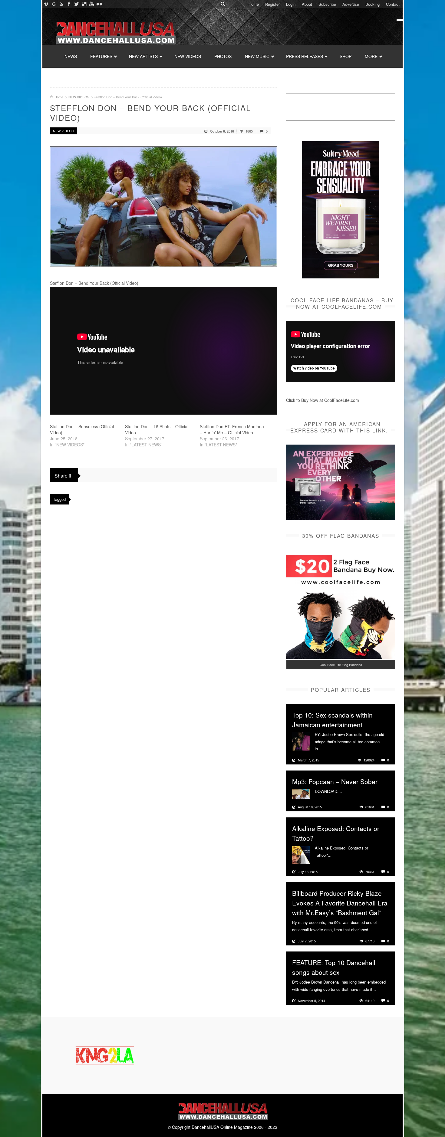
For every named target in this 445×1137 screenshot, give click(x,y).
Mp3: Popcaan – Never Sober (334, 781)
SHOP (345, 56)
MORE (371, 56)
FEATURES (101, 56)
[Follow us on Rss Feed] (61, 4)
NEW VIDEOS (187, 56)
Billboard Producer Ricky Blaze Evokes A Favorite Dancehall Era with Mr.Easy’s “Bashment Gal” (339, 903)
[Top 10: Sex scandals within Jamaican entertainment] (301, 741)
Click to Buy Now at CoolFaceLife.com (322, 400)
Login (290, 4)
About (307, 4)
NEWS (70, 56)
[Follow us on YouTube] (91, 4)
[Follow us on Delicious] (84, 4)
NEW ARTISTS (143, 56)
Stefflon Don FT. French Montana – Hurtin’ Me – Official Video (232, 429)
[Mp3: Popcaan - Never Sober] (301, 793)
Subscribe (327, 4)
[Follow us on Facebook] (69, 4)
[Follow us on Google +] (54, 4)
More (327, 748)
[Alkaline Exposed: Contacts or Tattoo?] (301, 854)
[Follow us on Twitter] (76, 4)
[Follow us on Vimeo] (46, 4)
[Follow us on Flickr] (99, 4)
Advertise (350, 4)
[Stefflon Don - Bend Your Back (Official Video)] (163, 206)
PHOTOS (223, 56)
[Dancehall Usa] (115, 32)
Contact (393, 4)
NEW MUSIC (257, 56)
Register (272, 4)
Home (254, 4)
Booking (372, 4)
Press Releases (304, 56)
